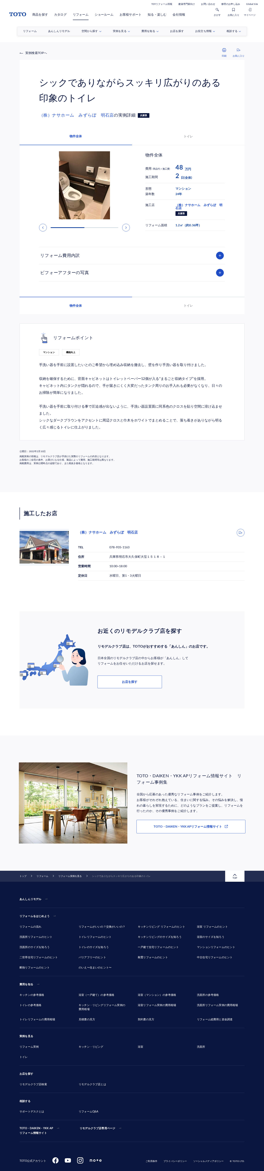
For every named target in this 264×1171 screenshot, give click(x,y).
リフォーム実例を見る (70, 876)
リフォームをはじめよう (35, 916)
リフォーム (81, 14)
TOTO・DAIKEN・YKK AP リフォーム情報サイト (36, 1130)
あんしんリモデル (30, 899)
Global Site (252, 4)
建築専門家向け (186, 4)
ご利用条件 (151, 1161)
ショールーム (104, 14)
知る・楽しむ (157, 14)
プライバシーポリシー (175, 1161)
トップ (23, 876)
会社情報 (179, 14)
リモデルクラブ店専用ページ (97, 1128)
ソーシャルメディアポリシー (208, 1161)
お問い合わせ (208, 4)
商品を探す (40, 14)
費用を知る (26, 984)
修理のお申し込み (230, 4)
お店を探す (129, 681)
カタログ (60, 14)
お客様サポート (130, 14)
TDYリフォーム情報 (161, 4)
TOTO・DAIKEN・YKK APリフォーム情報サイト (188, 826)
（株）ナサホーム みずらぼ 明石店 (76, 115)
